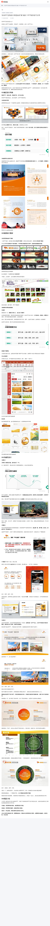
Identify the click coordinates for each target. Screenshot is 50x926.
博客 (2, 5)
